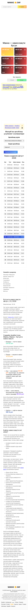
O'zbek (8, 604)
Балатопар (6, 278)
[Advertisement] (14, 26)
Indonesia (3, 606)
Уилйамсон (6, 282)
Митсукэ (5, 291)
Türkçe (16, 602)
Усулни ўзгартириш (10, 152)
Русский (3, 604)
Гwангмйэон (6, 280)
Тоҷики (24, 604)
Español (9, 606)
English (3, 602)
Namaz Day (11, 317)
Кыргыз (16, 604)
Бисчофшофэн (7, 283)
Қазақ (20, 604)
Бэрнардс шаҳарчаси (8, 287)
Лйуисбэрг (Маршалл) (9, 274)
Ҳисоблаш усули (14, 137)
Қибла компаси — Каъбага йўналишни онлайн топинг (12, 126)
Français (21, 602)
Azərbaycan (8, 602)
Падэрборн (6, 289)
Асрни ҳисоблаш (14, 144)
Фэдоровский (6, 285)
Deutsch (13, 606)
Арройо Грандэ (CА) (8, 276)
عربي (13, 602)
